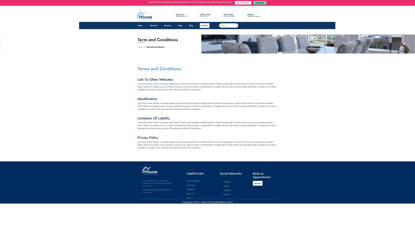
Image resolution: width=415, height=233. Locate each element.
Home (140, 25)
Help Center (191, 185)
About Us (153, 25)
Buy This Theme (243, 3)
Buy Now (204, 25)
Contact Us (191, 189)
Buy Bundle (260, 3)
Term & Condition (193, 181)
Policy (189, 198)
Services (167, 25)
